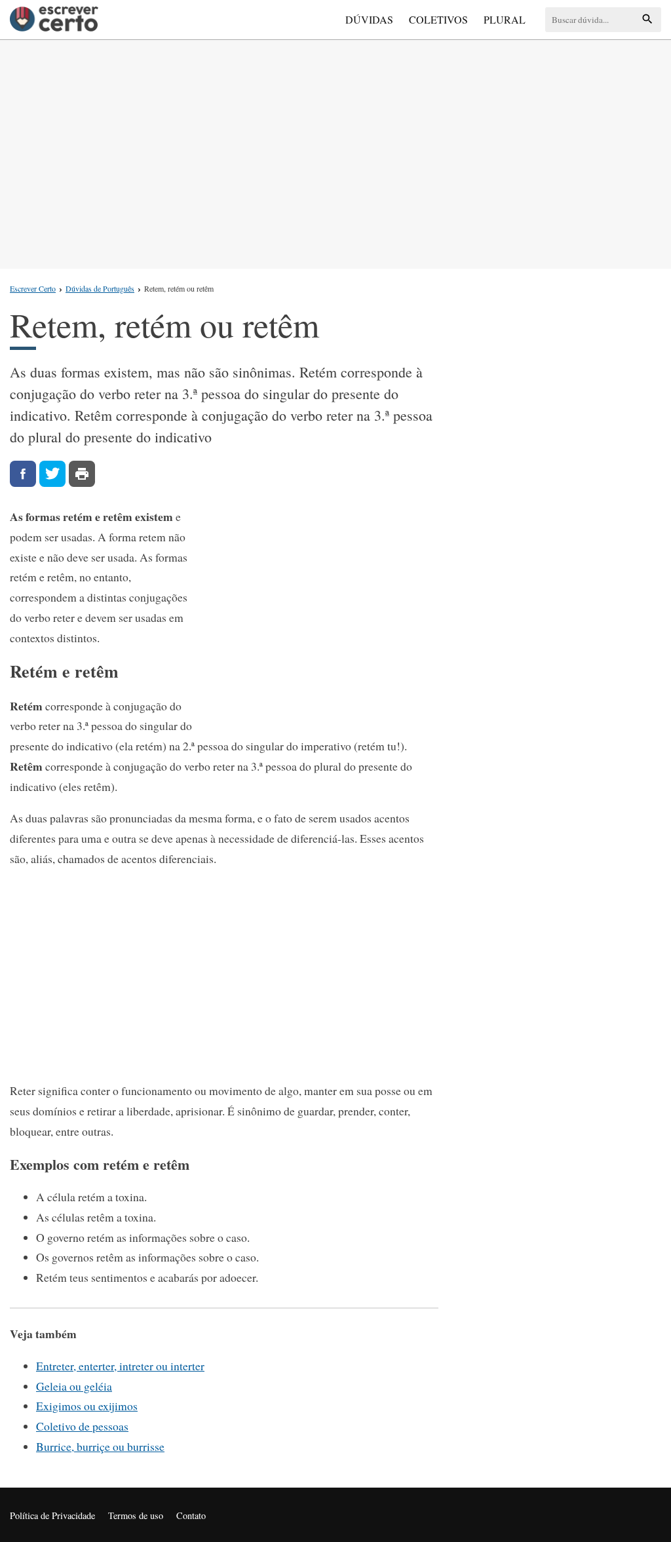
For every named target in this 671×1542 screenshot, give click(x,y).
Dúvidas (369, 19)
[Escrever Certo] (54, 20)
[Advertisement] (335, 151)
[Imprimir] (82, 474)
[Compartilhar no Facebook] (23, 474)
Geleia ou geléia (74, 1386)
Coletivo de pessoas (82, 1426)
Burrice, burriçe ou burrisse (100, 1446)
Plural (505, 19)
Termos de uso (135, 1515)
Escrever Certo (33, 288)
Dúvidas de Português (100, 288)
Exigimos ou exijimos (87, 1406)
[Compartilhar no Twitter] (52, 474)
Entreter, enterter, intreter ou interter (120, 1366)
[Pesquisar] (647, 20)
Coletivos (438, 19)
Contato (191, 1515)
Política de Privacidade (52, 1515)
